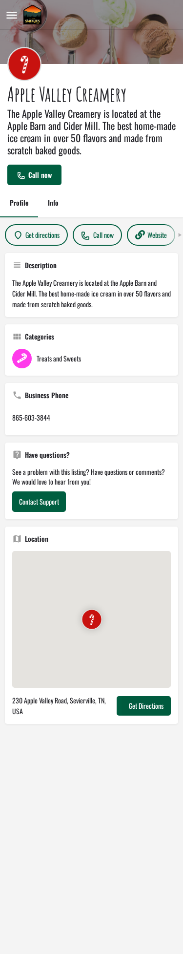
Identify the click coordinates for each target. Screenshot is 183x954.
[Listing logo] (24, 64)
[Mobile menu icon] (12, 14)
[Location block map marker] (91, 619)
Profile (19, 202)
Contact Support (39, 501)
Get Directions (146, 705)
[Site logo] (33, 14)
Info (53, 202)
